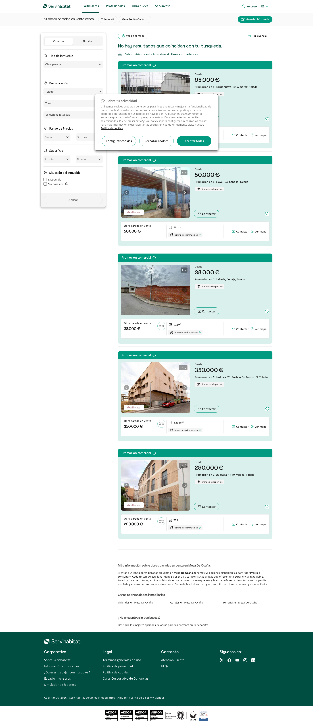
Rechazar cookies (156, 141)
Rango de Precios (61, 128)
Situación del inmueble (64, 173)
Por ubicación (58, 83)
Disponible (54, 179)
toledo (107, 19)
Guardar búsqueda (258, 19)
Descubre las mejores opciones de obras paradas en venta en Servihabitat (163, 625)
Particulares (90, 6)
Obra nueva (140, 6)
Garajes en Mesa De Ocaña (186, 602)
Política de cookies (112, 128)
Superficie (56, 151)
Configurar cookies (119, 141)
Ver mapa (260, 135)
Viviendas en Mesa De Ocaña (135, 602)
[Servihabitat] (51, 5)
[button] (126, 192)
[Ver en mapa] (252, 135)
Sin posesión (56, 184)
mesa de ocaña (133, 19)
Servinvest (162, 6)
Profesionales (115, 6)
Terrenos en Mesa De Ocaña (240, 602)
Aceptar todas (194, 141)
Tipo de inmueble (61, 56)
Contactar (242, 135)
